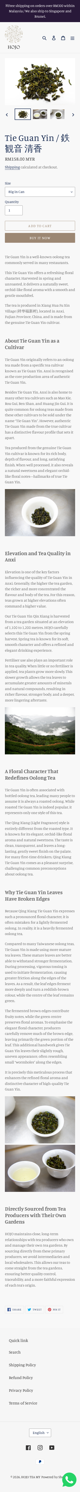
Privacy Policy (21, 1390)
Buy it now (40, 238)
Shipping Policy (22, 1364)
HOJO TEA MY (30, 1477)
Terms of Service (23, 1402)
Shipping (12, 167)
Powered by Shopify (55, 1477)
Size (8, 183)
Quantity (12, 201)
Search (15, 1352)
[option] (22, 114)
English (39, 1432)
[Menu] (72, 37)
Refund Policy (21, 1377)
